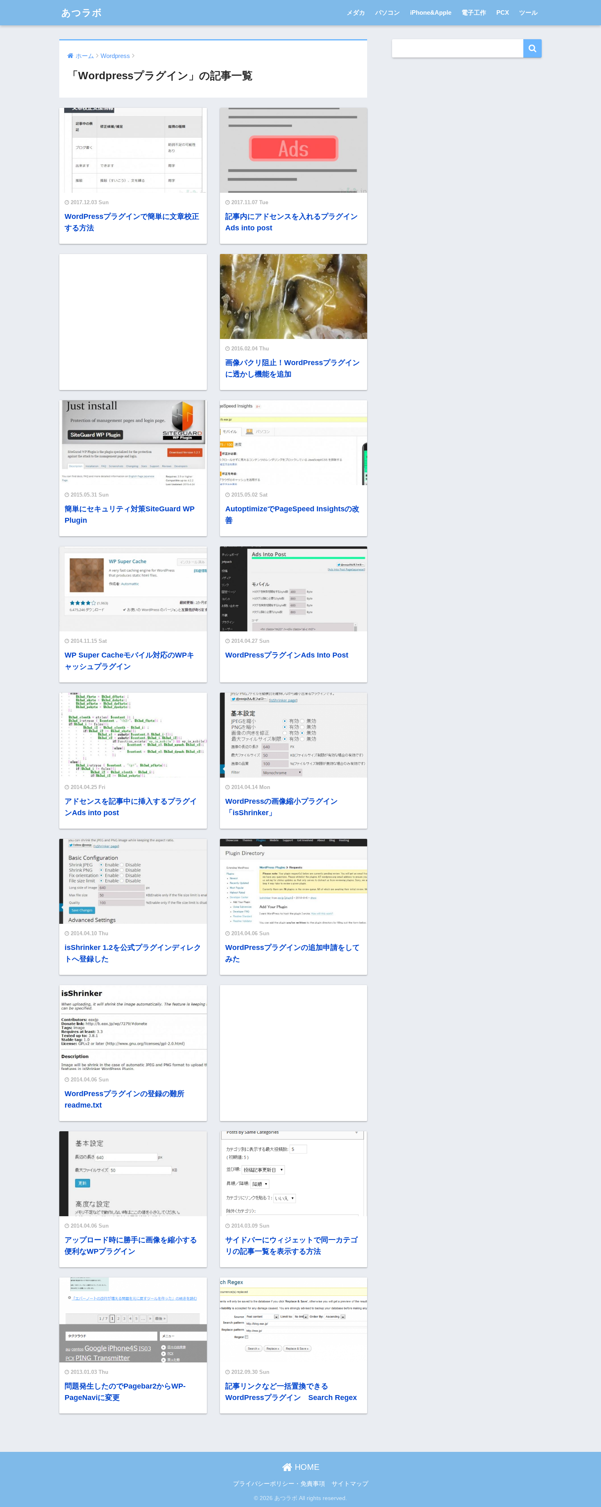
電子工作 (474, 12)
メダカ (356, 12)
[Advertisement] (133, 321)
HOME (305, 1466)
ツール (528, 12)
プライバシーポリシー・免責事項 (279, 1483)
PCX (502, 12)
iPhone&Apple (430, 12)
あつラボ (81, 12)
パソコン (387, 12)
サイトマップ (350, 1483)
